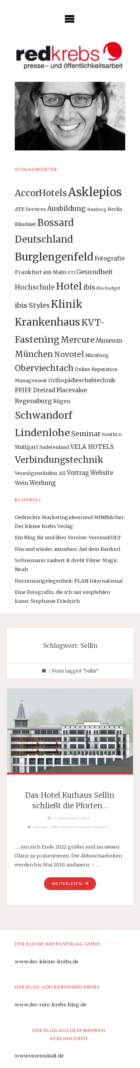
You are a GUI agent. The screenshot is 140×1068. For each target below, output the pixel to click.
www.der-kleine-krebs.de (47, 961)
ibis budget (108, 288)
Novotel (69, 354)
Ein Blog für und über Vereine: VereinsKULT (68, 537)
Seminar (86, 433)
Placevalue (71, 390)
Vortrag (78, 472)
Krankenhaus (47, 322)
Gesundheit (94, 272)
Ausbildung (66, 208)
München (34, 354)
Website (102, 472)
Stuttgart (26, 446)
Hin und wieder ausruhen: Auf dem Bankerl (67, 549)
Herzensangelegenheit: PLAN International (68, 581)
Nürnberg (97, 355)
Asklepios (95, 192)
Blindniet (25, 224)
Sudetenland (54, 447)
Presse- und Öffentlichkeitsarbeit (71, 827)
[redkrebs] (70, 55)
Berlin (115, 209)
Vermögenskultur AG (40, 473)
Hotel (69, 286)
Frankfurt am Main (40, 272)
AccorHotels (41, 193)
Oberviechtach (44, 368)
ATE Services (30, 209)
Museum (109, 340)
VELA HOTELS (92, 446)
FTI (71, 272)
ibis (89, 287)
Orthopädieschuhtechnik (82, 380)
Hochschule (35, 287)
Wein (21, 483)
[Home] (44, 671)
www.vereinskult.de (39, 1055)
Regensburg (33, 401)
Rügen (61, 401)
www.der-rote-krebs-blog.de (50, 1004)
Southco (112, 434)
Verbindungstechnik (59, 459)
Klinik (66, 304)
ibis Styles (32, 305)
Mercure (77, 340)
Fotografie (109, 258)
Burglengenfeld (54, 256)
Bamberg (97, 209)
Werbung (43, 483)
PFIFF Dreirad (35, 390)
